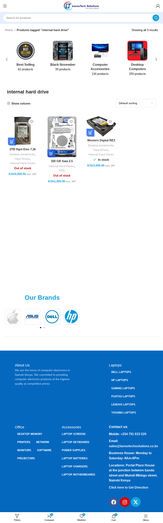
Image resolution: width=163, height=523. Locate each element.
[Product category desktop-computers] (137, 59)
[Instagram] (125, 502)
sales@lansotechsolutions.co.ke (133, 446)
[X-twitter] (136, 502)
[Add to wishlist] (31, 121)
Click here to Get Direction (128, 487)
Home (9, 30)
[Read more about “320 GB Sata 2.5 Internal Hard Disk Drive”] (51, 153)
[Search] (155, 17)
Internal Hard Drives (22, 163)
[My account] (158, 6)
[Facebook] (114, 502)
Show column (20, 103)
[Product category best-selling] (25, 57)
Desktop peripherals (22, 154)
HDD (62, 170)
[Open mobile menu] (5, 6)
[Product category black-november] (63, 57)
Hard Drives (22, 158)
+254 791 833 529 (133, 434)
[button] (9, 316)
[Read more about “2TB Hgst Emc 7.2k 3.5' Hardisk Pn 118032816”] (12, 141)
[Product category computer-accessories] (100, 59)
